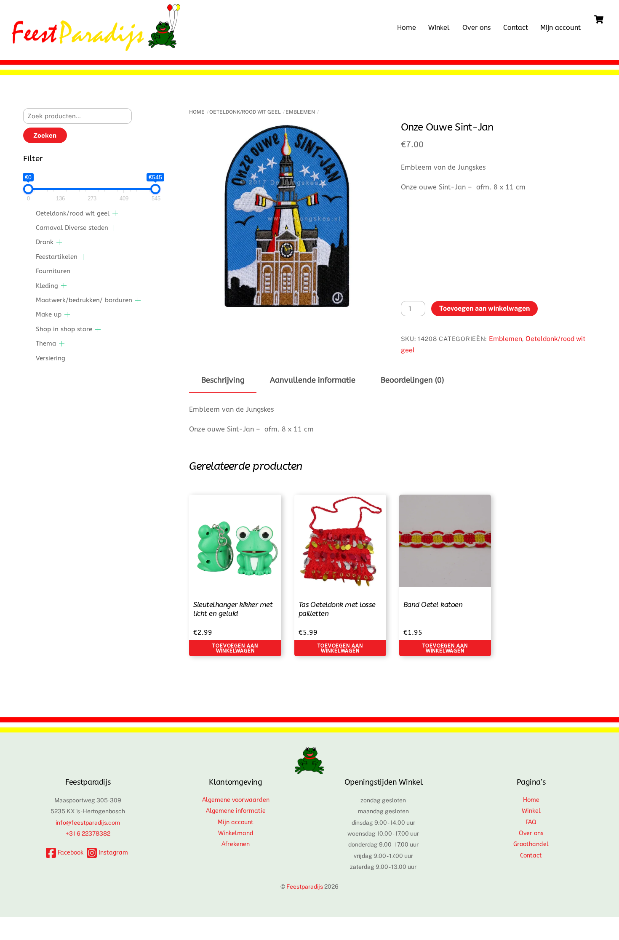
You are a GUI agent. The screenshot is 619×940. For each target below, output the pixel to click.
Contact (515, 28)
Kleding (47, 286)
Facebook (69, 852)
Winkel (439, 28)
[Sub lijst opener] (115, 213)
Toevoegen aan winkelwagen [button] (235, 648)
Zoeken (44, 135)
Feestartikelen (56, 257)
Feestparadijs (304, 886)
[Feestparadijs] (96, 46)
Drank (44, 242)
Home (406, 28)
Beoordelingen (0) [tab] (412, 380)
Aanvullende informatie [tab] (312, 380)
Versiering (50, 358)
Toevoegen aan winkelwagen (484, 308)
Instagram (112, 852)
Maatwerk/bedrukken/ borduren (84, 300)
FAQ (531, 822)
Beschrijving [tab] (223, 380)
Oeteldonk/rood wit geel (245, 112)
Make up (48, 314)
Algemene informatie (236, 811)
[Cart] (598, 19)
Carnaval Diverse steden (72, 228)
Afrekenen (235, 844)
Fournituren (53, 271)
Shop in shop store (64, 329)
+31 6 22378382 (88, 833)
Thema (46, 343)
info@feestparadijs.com (88, 822)
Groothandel (531, 844)
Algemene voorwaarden (235, 800)
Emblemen (300, 112)
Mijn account (560, 28)
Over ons (476, 28)
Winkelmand (235, 833)
